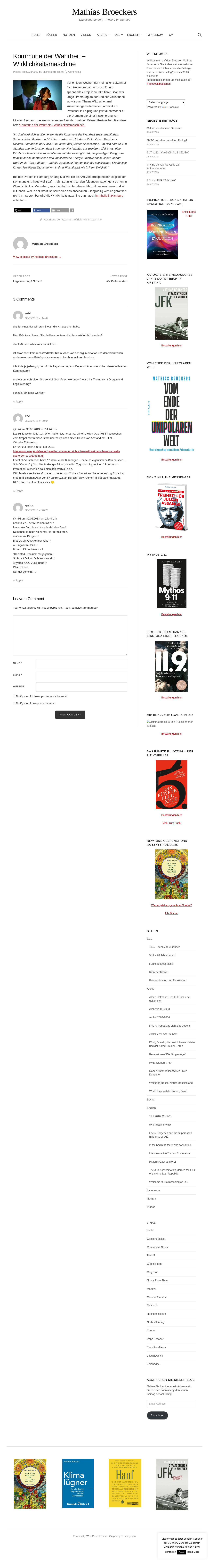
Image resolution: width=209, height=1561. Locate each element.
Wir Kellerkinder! (116, 281)
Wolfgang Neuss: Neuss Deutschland (171, 1083)
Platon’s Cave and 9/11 (162, 1161)
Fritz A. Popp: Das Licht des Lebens (170, 1025)
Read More (193, 1551)
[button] (22, 210)
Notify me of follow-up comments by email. (42, 696)
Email (17, 675)
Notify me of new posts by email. (36, 703)
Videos (86, 34)
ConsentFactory (156, 1238)
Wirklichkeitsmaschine (88, 219)
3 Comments (73, 71)
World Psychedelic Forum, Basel (168, 1091)
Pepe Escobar (155, 1339)
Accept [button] (181, 1552)
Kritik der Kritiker (158, 972)
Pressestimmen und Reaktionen (167, 980)
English (133, 34)
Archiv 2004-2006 (159, 1017)
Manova (151, 1288)
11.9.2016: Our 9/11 (160, 1116)
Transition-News (156, 1347)
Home (36, 34)
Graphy (113, 1536)
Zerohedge (153, 1364)
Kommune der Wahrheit (58, 219)
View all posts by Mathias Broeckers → (37, 256)
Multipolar (152, 1305)
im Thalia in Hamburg (109, 195)
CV (171, 34)
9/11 (117, 34)
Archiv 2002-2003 (159, 1009)
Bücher (51, 34)
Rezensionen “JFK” (160, 1062)
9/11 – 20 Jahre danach (162, 955)
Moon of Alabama (157, 1297)
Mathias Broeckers (104, 12)
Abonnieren (157, 1415)
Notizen (69, 34)
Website (18, 686)
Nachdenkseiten (156, 1313)
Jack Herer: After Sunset (163, 1034)
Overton (151, 1330)
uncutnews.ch (155, 1355)
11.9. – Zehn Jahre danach (164, 947)
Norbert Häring (155, 1322)
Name (17, 663)
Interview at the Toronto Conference (169, 1153)
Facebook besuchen (159, 83)
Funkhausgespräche (161, 963)
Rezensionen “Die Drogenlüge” (167, 1054)
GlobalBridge (154, 1263)
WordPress (92, 1536)
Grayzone (152, 1272)
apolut (150, 1230)
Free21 (151, 1255)
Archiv (102, 34)
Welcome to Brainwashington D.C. (169, 1182)
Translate (173, 107)
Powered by (79, 1536)
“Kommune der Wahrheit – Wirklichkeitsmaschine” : (52, 125)
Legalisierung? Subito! (27, 281)
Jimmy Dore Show (157, 1280)
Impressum (155, 34)
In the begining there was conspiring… (171, 1145)
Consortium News (157, 1247)
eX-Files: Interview (160, 1124)
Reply (19, 401)
